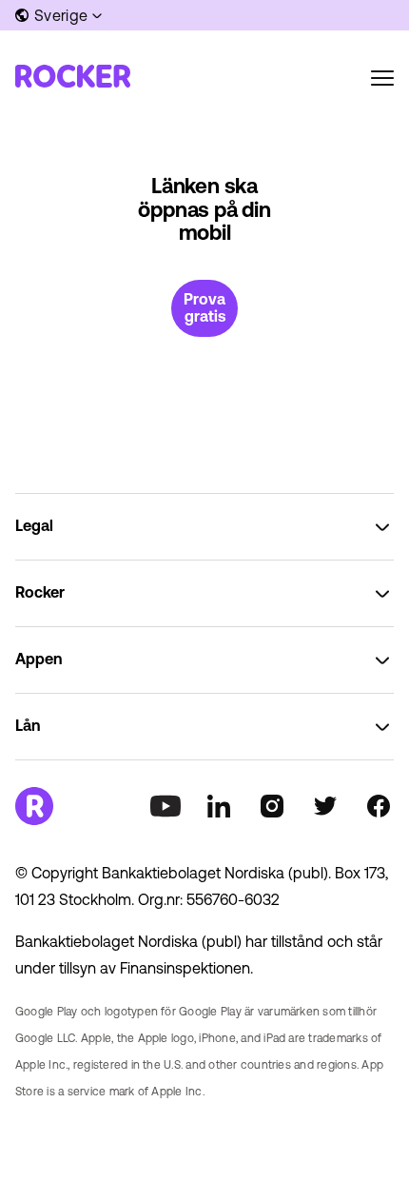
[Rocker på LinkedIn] (219, 806)
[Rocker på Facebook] (378, 806)
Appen (38, 658)
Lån (27, 725)
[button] (60, 15)
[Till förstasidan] (72, 76)
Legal (34, 525)
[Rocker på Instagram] (272, 806)
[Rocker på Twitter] (325, 806)
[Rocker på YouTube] (165, 806)
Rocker (40, 591)
